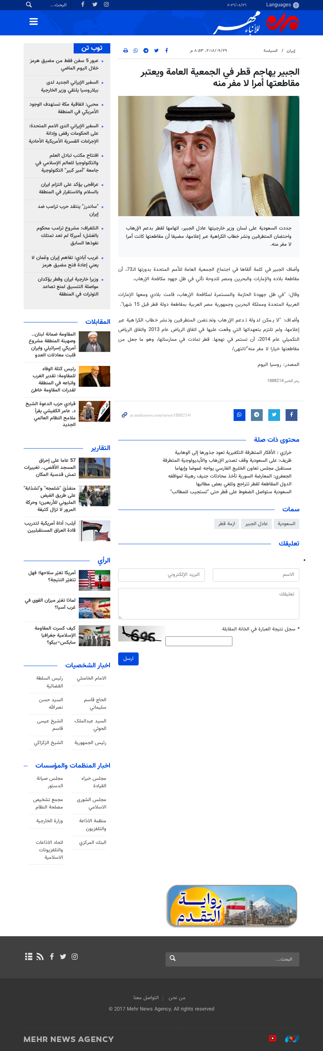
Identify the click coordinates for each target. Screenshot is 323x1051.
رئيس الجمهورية (90, 743)
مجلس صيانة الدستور (50, 782)
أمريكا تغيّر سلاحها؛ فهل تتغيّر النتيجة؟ (52, 576)
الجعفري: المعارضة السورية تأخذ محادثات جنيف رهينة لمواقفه (229, 476)
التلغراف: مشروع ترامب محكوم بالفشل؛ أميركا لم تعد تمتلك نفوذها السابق (67, 235)
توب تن (92, 48)
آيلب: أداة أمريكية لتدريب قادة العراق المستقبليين (50, 527)
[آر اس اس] (40, 957)
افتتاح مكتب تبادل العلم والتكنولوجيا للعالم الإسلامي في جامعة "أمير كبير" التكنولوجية (66, 163)
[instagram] (75, 957)
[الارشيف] (28, 957)
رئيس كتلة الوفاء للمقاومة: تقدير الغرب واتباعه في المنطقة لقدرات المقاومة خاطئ (53, 379)
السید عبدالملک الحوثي (90, 725)
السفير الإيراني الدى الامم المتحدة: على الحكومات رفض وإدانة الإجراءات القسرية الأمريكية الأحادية (63, 133)
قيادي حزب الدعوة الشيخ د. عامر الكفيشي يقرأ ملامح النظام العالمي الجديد (51, 414)
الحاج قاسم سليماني (95, 703)
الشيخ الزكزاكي (48, 743)
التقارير (100, 448)
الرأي (104, 561)
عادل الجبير (256, 524)
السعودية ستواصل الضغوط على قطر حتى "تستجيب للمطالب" (230, 492)
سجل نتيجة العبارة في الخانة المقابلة (260, 629)
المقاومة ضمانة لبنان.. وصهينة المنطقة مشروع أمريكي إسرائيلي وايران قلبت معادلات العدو (52, 345)
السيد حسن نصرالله (51, 703)
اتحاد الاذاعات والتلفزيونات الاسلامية (49, 850)
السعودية (286, 524)
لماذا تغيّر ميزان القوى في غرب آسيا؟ (50, 604)
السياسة (271, 51)
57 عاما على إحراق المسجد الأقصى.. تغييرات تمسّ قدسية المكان (50, 468)
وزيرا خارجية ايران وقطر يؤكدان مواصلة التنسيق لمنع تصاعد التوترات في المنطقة (68, 287)
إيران (291, 51)
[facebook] (51, 957)
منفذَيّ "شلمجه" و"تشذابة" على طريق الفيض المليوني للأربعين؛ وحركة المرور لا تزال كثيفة (50, 499)
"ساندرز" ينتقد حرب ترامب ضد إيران (68, 210)
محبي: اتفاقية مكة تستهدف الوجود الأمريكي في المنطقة (64, 108)
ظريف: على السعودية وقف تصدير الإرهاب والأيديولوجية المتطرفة (227, 461)
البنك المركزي (92, 843)
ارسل (128, 659)
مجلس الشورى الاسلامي (91, 803)
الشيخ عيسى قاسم (50, 725)
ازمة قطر (226, 524)
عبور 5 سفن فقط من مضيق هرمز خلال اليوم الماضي (64, 64)
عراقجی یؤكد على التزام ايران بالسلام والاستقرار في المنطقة (68, 188)
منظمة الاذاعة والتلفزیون (92, 824)
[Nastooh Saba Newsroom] (288, 1038)
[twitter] (63, 957)
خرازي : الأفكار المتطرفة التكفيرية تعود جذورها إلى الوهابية (233, 453)
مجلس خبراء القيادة (94, 782)
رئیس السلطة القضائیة (49, 682)
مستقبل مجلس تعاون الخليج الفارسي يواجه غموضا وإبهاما (233, 468)
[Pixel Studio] (268, 1038)
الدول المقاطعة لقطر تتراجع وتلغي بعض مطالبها (243, 484)
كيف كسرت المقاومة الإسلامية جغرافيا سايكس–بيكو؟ (55, 636)
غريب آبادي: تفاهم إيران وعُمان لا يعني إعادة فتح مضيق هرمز (65, 261)
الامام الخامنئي (91, 678)
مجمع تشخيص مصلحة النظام (48, 803)
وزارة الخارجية (49, 821)
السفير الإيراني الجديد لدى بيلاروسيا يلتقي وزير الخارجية (69, 86)
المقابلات (97, 322)
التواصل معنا (146, 998)
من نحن (177, 998)
